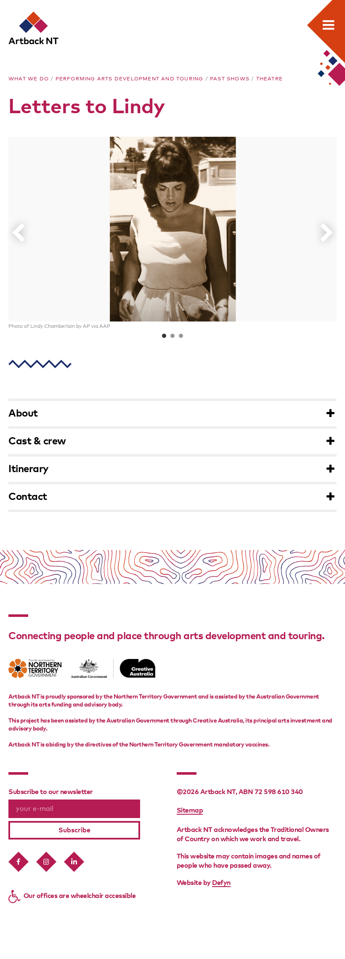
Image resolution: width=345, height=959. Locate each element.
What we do (28, 79)
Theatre (269, 79)
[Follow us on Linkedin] (74, 862)
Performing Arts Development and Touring (130, 79)
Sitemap (190, 810)
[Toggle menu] (328, 24)
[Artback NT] (34, 28)
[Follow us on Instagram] (46, 862)
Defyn (221, 882)
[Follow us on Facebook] (18, 862)
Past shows (229, 79)
